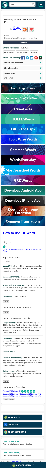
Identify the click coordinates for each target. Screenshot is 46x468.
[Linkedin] (32, 59)
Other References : (11, 48)
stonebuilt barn (14, 296)
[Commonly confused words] (23, 103)
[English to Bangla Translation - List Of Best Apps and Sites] (4, 247)
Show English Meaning (23, 62)
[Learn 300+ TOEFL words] (23, 123)
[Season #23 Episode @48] (31, 392)
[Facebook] (23, 59)
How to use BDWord (19, 233)
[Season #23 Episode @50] (25, 392)
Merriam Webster (22, 52)
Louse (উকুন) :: (8, 266)
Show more (23, 42)
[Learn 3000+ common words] (23, 154)
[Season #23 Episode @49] (28, 392)
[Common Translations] (23, 226)
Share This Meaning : (12, 58)
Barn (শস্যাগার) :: (9, 296)
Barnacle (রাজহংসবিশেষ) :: (12, 277)
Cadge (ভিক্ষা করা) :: (10, 322)
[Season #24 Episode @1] (22, 392)
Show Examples (23, 68)
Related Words (23, 73)
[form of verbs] (23, 113)
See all (6, 301)
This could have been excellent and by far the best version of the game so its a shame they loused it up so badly (22, 268)
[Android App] (23, 195)
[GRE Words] (23, 185)
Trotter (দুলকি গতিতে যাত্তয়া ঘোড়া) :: (14, 285)
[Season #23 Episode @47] (34, 392)
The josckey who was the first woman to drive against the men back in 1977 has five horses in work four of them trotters (22, 287)
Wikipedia (34, 52)
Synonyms (23, 78)
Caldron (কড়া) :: (9, 352)
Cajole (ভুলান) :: (8, 338)
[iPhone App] (23, 205)
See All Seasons (9, 399)
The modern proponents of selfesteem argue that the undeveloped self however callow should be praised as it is (22, 373)
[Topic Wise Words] (23, 144)
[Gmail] (36, 59)
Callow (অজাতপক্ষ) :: (10, 371)
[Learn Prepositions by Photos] (23, 93)
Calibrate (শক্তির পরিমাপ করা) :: (13, 358)
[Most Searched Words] (23, 174)
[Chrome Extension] (23, 215)
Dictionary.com (9, 52)
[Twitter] (28, 59)
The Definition (25, 48)
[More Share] (40, 59)
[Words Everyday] (23, 164)
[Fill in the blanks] (23, 134)
